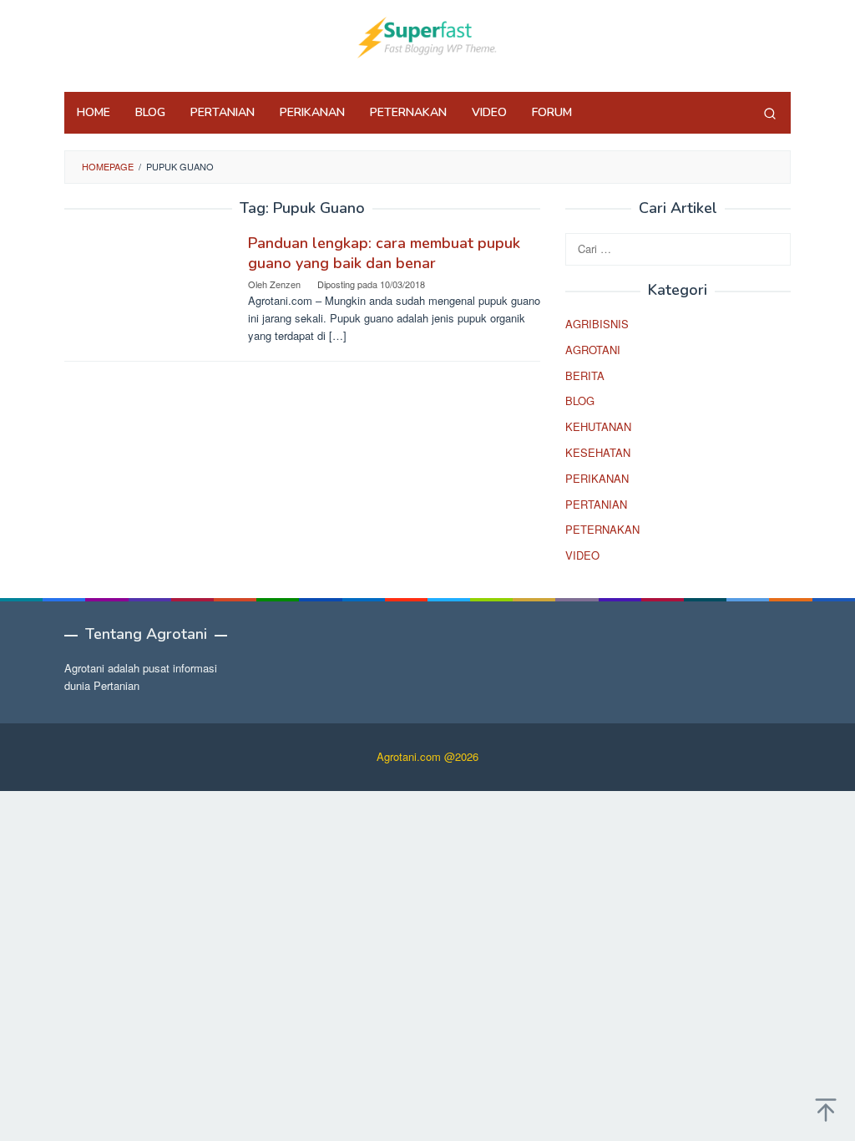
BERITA (585, 375)
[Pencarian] (770, 113)
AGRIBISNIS (597, 324)
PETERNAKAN (602, 529)
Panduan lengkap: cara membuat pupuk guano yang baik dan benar (384, 253)
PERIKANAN (597, 478)
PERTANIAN (596, 504)
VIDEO (582, 555)
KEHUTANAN (598, 426)
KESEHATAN (597, 452)
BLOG (579, 400)
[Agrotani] (427, 35)
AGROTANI (592, 350)
